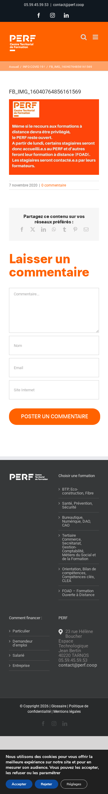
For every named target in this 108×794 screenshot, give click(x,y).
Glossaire (58, 706)
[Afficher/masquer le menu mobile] (96, 37)
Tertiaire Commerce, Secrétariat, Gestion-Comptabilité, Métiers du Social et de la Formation (79, 547)
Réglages (74, 784)
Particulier (21, 631)
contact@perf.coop (68, 5)
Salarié (18, 655)
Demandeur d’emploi (22, 643)
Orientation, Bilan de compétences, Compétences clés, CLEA (79, 575)
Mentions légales (67, 711)
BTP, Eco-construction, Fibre (78, 491)
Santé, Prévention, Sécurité (77, 505)
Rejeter (46, 784)
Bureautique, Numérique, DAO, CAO (76, 521)
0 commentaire (53, 185)
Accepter (19, 784)
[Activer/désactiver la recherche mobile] (84, 37)
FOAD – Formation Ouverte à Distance (78, 593)
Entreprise (21, 665)
